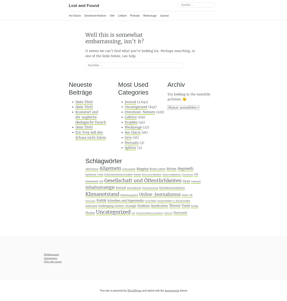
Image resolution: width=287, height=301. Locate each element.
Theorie (175, 206)
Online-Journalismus (160, 194)
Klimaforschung (150, 188)
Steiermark (91, 206)
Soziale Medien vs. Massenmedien (173, 201)
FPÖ (101, 181)
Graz (186, 181)
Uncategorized (136, 107)
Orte (112, 15)
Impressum (50, 258)
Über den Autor (53, 261)
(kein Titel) (84, 102)
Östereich (168, 213)
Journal (164, 15)
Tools (186, 206)
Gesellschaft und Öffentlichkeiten (143, 181)
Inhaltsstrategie (100, 187)
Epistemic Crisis (94, 174)
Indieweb (196, 181)
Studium (143, 206)
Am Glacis (75, 15)
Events (137, 174)
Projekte (131, 122)
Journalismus (134, 188)
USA (133, 213)
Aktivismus (91, 168)
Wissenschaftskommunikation (149, 213)
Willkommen (51, 254)
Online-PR (187, 195)
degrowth (185, 168)
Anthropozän (129, 169)
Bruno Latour (157, 168)
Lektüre (122, 15)
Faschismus (187, 175)
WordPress (134, 290)
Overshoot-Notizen (95, 15)
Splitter (130, 148)
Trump (194, 206)
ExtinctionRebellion (172, 175)
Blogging (142, 169)
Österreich (180, 212)
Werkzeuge (150, 15)
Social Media (150, 201)
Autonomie (172, 290)
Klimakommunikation (172, 187)
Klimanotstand (102, 194)
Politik (101, 200)
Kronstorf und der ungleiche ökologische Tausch (90, 117)
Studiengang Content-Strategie (117, 205)
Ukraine (90, 212)
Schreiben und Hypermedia (125, 200)
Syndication (159, 206)
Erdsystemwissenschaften (118, 174)
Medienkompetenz (129, 195)
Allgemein (110, 168)
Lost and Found (84, 5)
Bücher (172, 169)
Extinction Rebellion (152, 175)
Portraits (135, 15)
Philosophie (90, 201)
